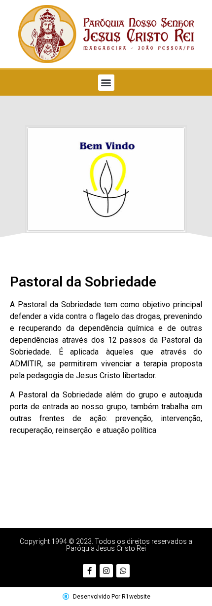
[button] (106, 82)
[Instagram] (106, 570)
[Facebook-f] (89, 570)
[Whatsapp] (123, 570)
